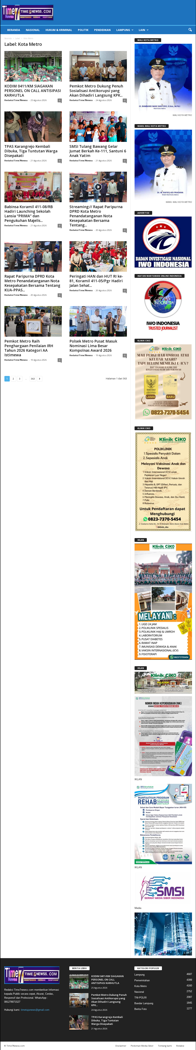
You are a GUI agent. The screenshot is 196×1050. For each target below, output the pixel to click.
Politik (83, 30)
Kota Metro (140, 986)
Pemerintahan (142, 980)
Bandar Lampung (143, 1003)
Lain (142, 30)
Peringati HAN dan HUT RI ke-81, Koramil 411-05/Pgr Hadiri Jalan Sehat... (96, 281)
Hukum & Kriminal (59, 30)
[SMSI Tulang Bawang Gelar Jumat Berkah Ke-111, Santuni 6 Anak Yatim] (98, 126)
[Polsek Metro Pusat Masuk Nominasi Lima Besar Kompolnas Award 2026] (98, 321)
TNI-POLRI (140, 997)
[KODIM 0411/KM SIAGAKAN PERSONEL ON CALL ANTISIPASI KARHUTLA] (33, 66)
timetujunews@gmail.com (35, 1009)
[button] (190, 30)
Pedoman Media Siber (142, 1045)
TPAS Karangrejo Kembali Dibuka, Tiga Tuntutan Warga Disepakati (30, 151)
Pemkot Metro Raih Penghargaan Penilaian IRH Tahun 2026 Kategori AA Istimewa (28, 348)
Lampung (123, 30)
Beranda (13, 30)
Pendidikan (102, 30)
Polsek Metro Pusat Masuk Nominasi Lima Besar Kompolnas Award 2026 (93, 346)
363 (33, 378)
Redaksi (180, 1045)
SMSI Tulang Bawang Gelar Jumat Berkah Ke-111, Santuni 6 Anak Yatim (97, 151)
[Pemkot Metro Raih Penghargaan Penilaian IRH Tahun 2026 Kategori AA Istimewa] (33, 321)
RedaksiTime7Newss (16, 100)
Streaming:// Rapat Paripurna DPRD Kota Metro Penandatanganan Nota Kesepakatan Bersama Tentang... (95, 216)
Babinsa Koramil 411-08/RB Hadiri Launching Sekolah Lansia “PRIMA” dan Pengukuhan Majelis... (28, 213)
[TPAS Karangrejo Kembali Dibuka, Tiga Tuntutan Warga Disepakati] (33, 126)
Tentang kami (165, 1045)
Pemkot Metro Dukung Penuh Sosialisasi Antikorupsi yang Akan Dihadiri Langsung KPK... (96, 91)
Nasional (33, 30)
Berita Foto (140, 1009)
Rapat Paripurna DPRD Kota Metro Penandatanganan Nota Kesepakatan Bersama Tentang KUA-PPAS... (32, 283)
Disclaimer (120, 1045)
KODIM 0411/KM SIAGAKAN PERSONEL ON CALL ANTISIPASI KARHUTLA (32, 91)
